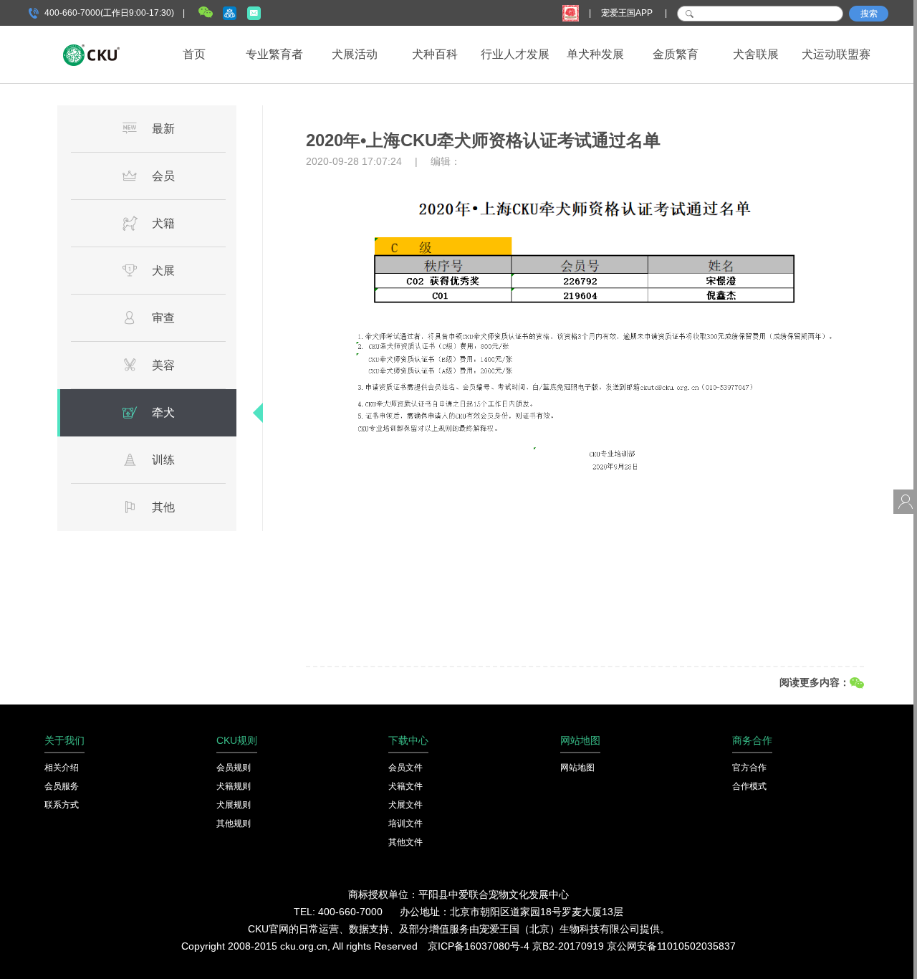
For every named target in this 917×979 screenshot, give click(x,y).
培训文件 (405, 823)
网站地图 (577, 768)
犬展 (163, 270)
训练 (163, 460)
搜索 (869, 14)
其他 (163, 507)
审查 (163, 318)
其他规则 (233, 823)
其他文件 (405, 842)
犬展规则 (233, 805)
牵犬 (163, 412)
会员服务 (61, 786)
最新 (163, 129)
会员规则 (233, 768)
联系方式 (61, 805)
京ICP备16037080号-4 (478, 946)
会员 (163, 176)
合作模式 (749, 786)
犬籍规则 (233, 786)
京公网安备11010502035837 (671, 946)
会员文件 (405, 768)
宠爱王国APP (628, 13)
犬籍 (163, 223)
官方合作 (749, 768)
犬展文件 (405, 805)
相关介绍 (61, 768)
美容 (163, 365)
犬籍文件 (405, 786)
